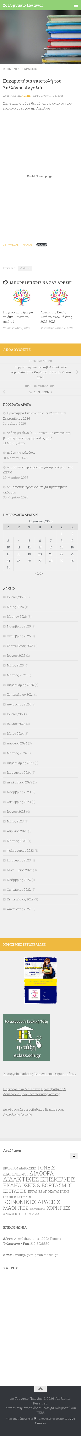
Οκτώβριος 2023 (19, 802)
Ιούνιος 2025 (16, 655)
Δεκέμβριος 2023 (19, 782)
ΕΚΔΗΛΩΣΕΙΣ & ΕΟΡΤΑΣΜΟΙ (37, 1185)
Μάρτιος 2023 (17, 841)
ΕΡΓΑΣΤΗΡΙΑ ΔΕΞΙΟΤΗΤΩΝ (17, 1197)
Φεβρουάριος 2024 (20, 763)
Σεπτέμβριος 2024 (20, 694)
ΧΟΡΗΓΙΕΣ (58, 1207)
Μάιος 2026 (15, 607)
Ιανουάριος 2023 (19, 860)
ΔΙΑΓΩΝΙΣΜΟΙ (15, 1174)
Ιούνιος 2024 (16, 724)
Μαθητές (25, 268)
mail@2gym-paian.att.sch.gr (36, 1255)
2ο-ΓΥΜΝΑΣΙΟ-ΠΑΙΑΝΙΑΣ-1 (18, 244)
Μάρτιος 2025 (17, 675)
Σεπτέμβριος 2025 (20, 646)
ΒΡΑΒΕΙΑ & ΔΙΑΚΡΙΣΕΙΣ (19, 1168)
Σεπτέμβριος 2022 (20, 899)
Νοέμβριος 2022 (19, 880)
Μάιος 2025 (15, 665)
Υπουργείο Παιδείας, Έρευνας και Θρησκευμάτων (39, 1074)
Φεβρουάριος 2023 (20, 850)
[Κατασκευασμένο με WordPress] (35, 1418)
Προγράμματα (37, 1208)
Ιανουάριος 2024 (19, 772)
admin (26, 95)
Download (41, 244)
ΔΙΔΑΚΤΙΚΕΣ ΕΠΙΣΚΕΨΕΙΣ (39, 1179)
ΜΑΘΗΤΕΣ (15, 1207)
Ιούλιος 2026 (16, 597)
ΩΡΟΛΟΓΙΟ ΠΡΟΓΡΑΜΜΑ (21, 1214)
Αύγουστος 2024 (19, 704)
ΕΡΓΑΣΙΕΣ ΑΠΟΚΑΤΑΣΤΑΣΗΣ (48, 1192)
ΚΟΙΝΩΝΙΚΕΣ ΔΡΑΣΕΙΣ (20, 69)
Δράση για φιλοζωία (21, 452)
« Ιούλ (38, 573)
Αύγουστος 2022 (19, 909)
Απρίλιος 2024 (17, 743)
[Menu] (76, 5)
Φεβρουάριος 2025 (20, 685)
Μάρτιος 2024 (17, 753)
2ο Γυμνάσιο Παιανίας (23, 5)
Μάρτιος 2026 (17, 616)
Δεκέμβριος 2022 (19, 870)
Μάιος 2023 (15, 821)
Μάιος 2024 (15, 733)
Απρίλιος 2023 (17, 831)
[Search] (74, 1156)
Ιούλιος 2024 (16, 714)
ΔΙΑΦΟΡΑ (41, 1173)
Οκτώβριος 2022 (19, 889)
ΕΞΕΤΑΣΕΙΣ (14, 1191)
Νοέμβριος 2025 (19, 626)
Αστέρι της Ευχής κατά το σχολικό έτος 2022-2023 (56, 317)
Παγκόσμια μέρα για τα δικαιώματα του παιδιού (18, 317)
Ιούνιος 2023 (16, 811)
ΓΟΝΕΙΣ (46, 1167)
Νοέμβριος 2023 (19, 792)
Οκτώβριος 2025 (19, 636)
